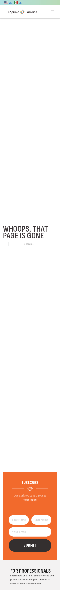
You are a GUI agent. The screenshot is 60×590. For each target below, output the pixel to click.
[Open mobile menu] (52, 12)
